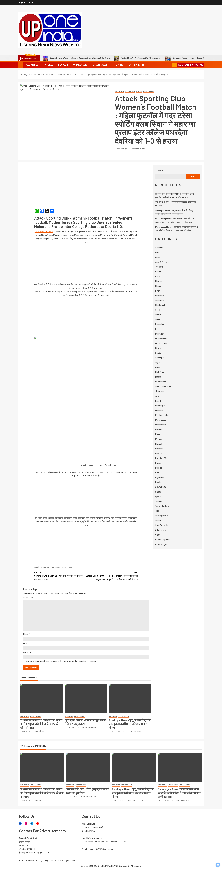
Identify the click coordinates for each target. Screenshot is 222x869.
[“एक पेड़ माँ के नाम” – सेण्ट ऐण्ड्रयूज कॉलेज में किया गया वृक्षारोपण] (86, 698)
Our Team (54, 860)
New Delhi (63, 65)
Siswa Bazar (119, 91)
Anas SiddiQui (122, 149)
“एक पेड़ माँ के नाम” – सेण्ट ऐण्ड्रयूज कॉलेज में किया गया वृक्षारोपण (141, 58)
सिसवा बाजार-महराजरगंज (44, 231)
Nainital (158, 444)
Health (158, 367)
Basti (157, 276)
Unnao (158, 520)
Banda (158, 271)
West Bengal (161, 544)
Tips (157, 511)
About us (30, 860)
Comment (28, 597)
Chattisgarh (160, 305)
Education (159, 334)
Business (159, 295)
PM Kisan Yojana (162, 458)
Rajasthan (159, 477)
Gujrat (157, 362)
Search (159, 170)
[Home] (20, 65)
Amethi (158, 257)
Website (27, 652)
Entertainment (136, 65)
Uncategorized (161, 515)
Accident (159, 248)
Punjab (158, 472)
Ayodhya (159, 267)
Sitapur (158, 492)
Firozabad (159, 348)
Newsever (123, 866)
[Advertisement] (85, 184)
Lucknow (159, 410)
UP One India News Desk (87, 727)
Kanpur (158, 401)
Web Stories (32, 65)
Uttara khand (80, 65)
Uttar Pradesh (100, 65)
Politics (158, 468)
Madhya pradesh (162, 415)
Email (26, 643)
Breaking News (44, 567)
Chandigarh (160, 300)
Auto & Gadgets (162, 262)
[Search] (170, 65)
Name (26, 634)
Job (157, 396)
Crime (157, 319)
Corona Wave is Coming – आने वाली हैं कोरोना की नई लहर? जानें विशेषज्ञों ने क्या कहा (59, 576)
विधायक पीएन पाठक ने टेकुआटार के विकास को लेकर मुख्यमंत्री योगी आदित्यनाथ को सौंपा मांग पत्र (80, 58)
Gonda (158, 353)
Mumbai (158, 439)
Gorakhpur (69, 716)
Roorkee (159, 482)
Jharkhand (159, 391)
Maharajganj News (59, 567)
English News (161, 338)
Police (158, 463)
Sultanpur (159, 501)
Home (21, 860)
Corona (158, 310)
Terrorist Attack (162, 506)
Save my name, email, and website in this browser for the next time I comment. (61, 661)
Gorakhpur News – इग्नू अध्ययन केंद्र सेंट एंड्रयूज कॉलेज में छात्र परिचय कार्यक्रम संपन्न (130, 723)
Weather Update (162, 539)
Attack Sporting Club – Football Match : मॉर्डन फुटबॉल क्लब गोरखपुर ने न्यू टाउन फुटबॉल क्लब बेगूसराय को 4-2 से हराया (112, 576)
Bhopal (158, 286)
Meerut (158, 434)
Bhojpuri (158, 281)
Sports (119, 65)
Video (157, 535)
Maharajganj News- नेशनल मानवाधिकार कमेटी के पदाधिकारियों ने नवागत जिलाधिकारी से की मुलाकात (179, 792)
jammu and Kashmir (164, 386)
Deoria (158, 329)
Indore (158, 377)
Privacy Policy (41, 860)
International (160, 381)
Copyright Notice (67, 860)
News (70, 567)
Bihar (157, 291)
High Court (160, 372)
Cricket (158, 315)
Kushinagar (24, 716)
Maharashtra (160, 425)
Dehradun (159, 324)
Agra (157, 252)
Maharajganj (130, 91)
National (48, 65)
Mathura (158, 429)
